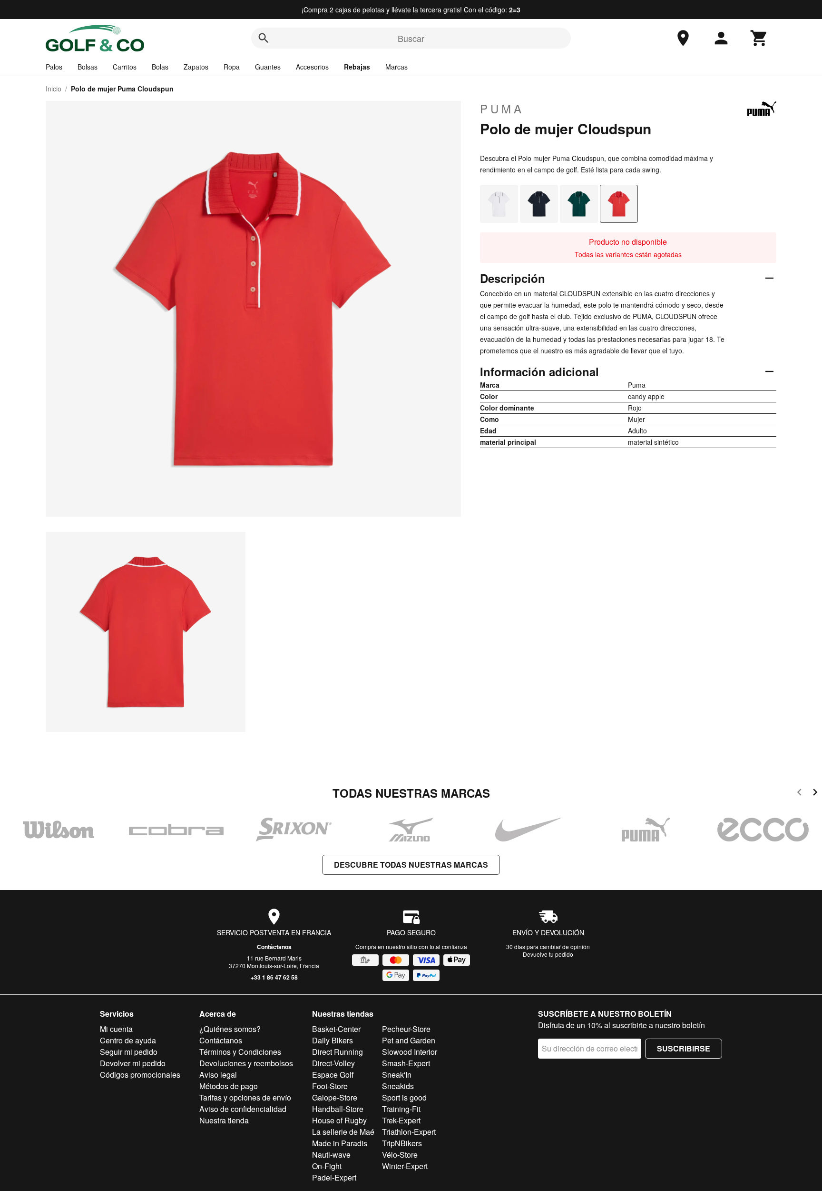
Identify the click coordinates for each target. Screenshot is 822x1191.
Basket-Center (336, 1028)
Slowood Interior (409, 1051)
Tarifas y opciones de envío (245, 1097)
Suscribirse (683, 1048)
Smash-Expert (406, 1063)
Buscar (411, 38)
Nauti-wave (331, 1154)
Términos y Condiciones (240, 1051)
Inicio (53, 88)
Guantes (268, 66)
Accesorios (312, 66)
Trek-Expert (401, 1120)
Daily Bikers (332, 1040)
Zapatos (196, 66)
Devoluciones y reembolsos (246, 1063)
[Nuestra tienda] (683, 38)
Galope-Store (334, 1097)
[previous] (799, 793)
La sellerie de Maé (343, 1131)
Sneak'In (396, 1074)
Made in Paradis (339, 1143)
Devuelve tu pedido (548, 954)
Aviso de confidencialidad (242, 1108)
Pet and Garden (408, 1040)
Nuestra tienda (224, 1120)
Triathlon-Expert (409, 1131)
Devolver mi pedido (133, 1063)
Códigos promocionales (140, 1074)
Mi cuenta (116, 1028)
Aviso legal (218, 1074)
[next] (815, 793)
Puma (502, 108)
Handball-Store (337, 1108)
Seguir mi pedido (128, 1051)
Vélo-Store (400, 1154)
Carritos (125, 66)
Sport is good (404, 1097)
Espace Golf (332, 1074)
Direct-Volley (333, 1063)
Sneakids (398, 1086)
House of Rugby (339, 1120)
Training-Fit (401, 1108)
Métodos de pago (228, 1086)
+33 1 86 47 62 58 (274, 977)
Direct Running (337, 1051)
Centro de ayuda (128, 1040)
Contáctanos (274, 947)
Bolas (160, 66)
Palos (54, 66)
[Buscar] (263, 38)
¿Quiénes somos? (230, 1028)
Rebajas (357, 66)
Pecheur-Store (406, 1028)
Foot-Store (330, 1086)
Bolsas (88, 66)
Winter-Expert (405, 1166)
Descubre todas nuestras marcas (411, 864)
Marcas (396, 66)
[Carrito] (759, 38)
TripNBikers (402, 1143)
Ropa (232, 66)
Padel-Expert (334, 1177)
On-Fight (327, 1166)
